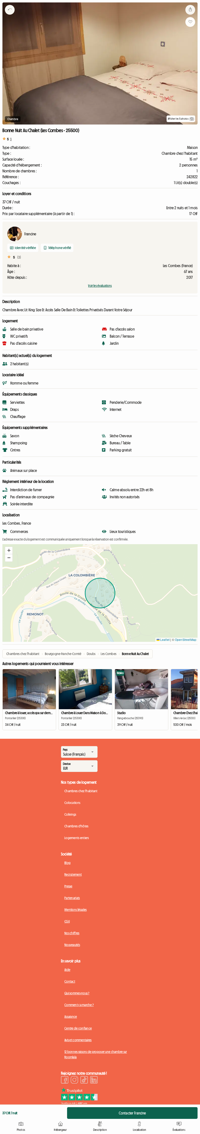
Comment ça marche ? (79, 1005)
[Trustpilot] (79, 1103)
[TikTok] (84, 1080)
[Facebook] (64, 1080)
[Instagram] (74, 1080)
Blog (67, 862)
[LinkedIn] (94, 1080)
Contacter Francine (132, 1113)
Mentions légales (75, 909)
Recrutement (73, 874)
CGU (67, 921)
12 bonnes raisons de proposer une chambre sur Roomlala (95, 1054)
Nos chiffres (71, 933)
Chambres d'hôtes (76, 826)
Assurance (70, 1016)
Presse (68, 886)
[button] (8, 550)
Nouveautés (72, 945)
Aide (67, 969)
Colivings (70, 814)
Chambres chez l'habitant (81, 791)
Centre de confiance (78, 1028)
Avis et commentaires (78, 1040)
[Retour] (10, 16)
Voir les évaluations (100, 285)
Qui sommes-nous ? (77, 993)
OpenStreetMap (185, 639)
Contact (69, 981)
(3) (19, 257)
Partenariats (72, 898)
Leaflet (165, 639)
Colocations (72, 802)
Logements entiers (76, 838)
